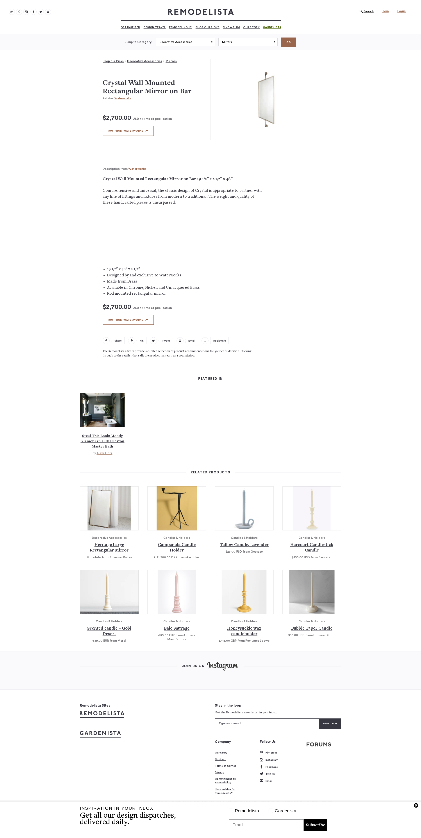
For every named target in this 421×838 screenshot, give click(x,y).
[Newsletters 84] (48, 12)
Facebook (272, 767)
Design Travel (155, 27)
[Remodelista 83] (41, 12)
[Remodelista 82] (33, 12)
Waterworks (122, 98)
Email (269, 781)
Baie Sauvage (176, 628)
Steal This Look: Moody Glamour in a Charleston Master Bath (102, 441)
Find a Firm (231, 27)
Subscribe (315, 825)
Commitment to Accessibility (225, 780)
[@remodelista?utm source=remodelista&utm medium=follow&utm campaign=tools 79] (12, 12)
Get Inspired (130, 27)
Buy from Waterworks (125, 131)
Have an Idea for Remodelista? (225, 791)
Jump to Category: (138, 42)
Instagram (272, 760)
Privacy (219, 772)
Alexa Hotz (104, 453)
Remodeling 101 (180, 27)
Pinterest (271, 752)
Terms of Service (225, 766)
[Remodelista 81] (26, 12)
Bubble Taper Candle (311, 628)
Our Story (251, 27)
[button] (365, 11)
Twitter (270, 774)
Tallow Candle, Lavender (244, 545)
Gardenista (272, 27)
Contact (220, 759)
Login (401, 11)
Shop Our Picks (207, 27)
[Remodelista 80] (19, 12)
